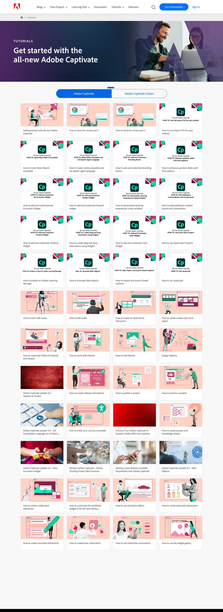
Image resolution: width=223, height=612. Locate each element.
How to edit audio (78, 317)
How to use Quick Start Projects (177, 242)
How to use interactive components (133, 543)
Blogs (40, 7)
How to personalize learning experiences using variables (129, 207)
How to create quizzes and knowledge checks (175, 432)
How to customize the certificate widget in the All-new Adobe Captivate (85, 508)
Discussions (100, 7)
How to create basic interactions (85, 543)
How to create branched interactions (41, 543)
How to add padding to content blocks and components (177, 207)
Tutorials (117, 7)
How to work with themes (82, 355)
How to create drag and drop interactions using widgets (83, 244)
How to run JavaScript (172, 280)
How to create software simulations (86, 392)
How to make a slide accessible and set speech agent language (86, 169)
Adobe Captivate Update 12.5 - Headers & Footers (37, 394)
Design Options (169, 355)
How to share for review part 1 (84, 130)
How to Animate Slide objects (83, 280)
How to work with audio (35, 317)
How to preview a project (174, 392)
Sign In (196, 7)
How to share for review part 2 (130, 130)
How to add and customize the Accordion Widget (38, 207)
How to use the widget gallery (176, 543)
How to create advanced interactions (180, 505)
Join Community (174, 7)
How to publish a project (128, 392)
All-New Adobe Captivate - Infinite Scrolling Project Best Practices (86, 469)
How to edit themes (125, 355)
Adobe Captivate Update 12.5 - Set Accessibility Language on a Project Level (40, 433)
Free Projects (57, 7)
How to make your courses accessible (87, 430)
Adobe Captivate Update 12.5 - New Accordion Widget (40, 469)
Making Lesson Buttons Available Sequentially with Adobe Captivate (132, 469)
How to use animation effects (130, 505)
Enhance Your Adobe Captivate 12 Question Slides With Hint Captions (133, 432)
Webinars (133, 7)
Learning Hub (79, 7)
